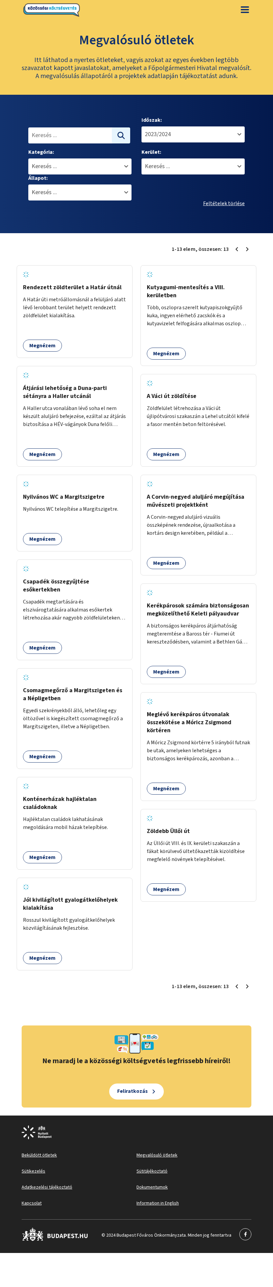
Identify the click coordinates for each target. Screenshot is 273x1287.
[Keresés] (121, 135)
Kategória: (41, 152)
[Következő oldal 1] (247, 249)
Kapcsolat (32, 1203)
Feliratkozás (132, 1091)
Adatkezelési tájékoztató (47, 1187)
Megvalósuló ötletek (156, 1155)
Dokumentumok (152, 1187)
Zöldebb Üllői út (168, 831)
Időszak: (151, 120)
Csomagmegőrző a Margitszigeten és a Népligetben (72, 694)
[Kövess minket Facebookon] (55, 1239)
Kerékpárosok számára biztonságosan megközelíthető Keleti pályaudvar (198, 609)
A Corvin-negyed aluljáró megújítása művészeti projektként (195, 501)
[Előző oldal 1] (237, 249)
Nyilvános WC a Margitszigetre (64, 497)
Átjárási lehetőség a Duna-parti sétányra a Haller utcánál (65, 392)
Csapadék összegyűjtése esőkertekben (56, 585)
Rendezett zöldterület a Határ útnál (72, 287)
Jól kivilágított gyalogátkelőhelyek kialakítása (70, 904)
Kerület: (151, 152)
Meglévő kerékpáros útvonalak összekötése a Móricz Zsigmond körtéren (189, 722)
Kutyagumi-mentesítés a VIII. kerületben (186, 291)
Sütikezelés (33, 1171)
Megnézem (42, 345)
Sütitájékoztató (151, 1171)
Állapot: (38, 178)
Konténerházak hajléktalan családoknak (60, 803)
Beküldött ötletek (39, 1155)
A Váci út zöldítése (171, 396)
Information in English (157, 1203)
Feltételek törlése (224, 203)
